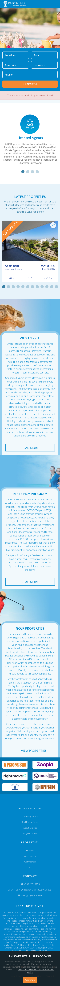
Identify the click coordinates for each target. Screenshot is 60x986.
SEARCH (31, 84)
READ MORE (30, 448)
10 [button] (46, 286)
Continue (30, 979)
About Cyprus (30, 827)
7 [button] (32, 286)
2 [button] (27, 171)
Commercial (30, 861)
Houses (30, 850)
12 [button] (56, 286)
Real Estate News (30, 822)
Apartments (30, 856)
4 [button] (37, 171)
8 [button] (37, 286)
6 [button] (27, 286)
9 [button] (42, 286)
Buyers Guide (30, 833)
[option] (30, 141)
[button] (15, 55)
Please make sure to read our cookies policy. (36, 971)
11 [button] (51, 286)
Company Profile (30, 816)
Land (30, 867)
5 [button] (22, 286)
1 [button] (22, 171)
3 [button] (32, 171)
